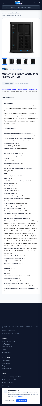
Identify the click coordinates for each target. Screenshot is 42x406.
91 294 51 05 (6, 333)
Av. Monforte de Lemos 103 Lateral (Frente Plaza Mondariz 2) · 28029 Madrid (20, 327)
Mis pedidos (6, 366)
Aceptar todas (22, 401)
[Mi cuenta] (34, 3)
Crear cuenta (6, 363)
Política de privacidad (9, 379)
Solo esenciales (9, 401)
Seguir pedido (6, 352)
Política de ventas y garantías (11, 377)
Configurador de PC (8, 344)
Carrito (4, 349)
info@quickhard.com (9, 330)
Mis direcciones (7, 369)
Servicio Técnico (7, 347)
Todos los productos (8, 341)
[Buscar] (4, 7)
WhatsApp (16, 333)
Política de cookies (7, 382)
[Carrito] (38, 3)
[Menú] (3, 3)
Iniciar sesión (6, 360)
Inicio (3, 13)
